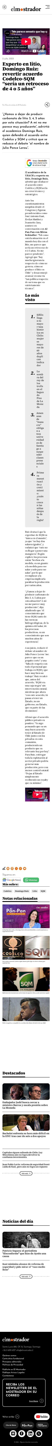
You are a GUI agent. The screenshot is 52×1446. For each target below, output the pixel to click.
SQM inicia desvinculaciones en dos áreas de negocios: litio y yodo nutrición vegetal (25, 993)
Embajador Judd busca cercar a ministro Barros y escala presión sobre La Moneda (25, 1105)
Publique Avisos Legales (13, 1372)
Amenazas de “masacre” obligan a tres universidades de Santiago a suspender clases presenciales (40, 439)
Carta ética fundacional (13, 1358)
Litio (34, 891)
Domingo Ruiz (22, 891)
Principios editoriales (11, 1361)
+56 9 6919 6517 (9, 1350)
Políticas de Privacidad (12, 1364)
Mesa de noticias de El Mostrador (15, 105)
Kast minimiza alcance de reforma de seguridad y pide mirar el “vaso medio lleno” (23, 1266)
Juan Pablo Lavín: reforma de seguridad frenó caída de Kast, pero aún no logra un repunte (26, 1165)
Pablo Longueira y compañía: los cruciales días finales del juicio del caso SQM (23, 1023)
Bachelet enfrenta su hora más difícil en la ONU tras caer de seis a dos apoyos (25, 1135)
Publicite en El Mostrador (14, 1369)
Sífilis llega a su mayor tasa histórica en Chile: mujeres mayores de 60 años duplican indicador (40, 340)
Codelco (7, 891)
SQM (43, 891)
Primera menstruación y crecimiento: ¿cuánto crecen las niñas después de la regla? (40, 496)
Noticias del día (17, 1221)
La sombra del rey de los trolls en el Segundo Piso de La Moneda (40, 389)
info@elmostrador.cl (24, 1350)
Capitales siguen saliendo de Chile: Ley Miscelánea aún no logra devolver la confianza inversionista (22, 1155)
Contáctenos (8, 1375)
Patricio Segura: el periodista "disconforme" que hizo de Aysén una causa (24, 1253)
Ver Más (25, 1173)
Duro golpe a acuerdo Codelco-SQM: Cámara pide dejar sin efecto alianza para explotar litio (23, 962)
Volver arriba (8, 1416)
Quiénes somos (9, 1355)
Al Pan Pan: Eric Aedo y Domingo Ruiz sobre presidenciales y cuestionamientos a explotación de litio (25, 930)
